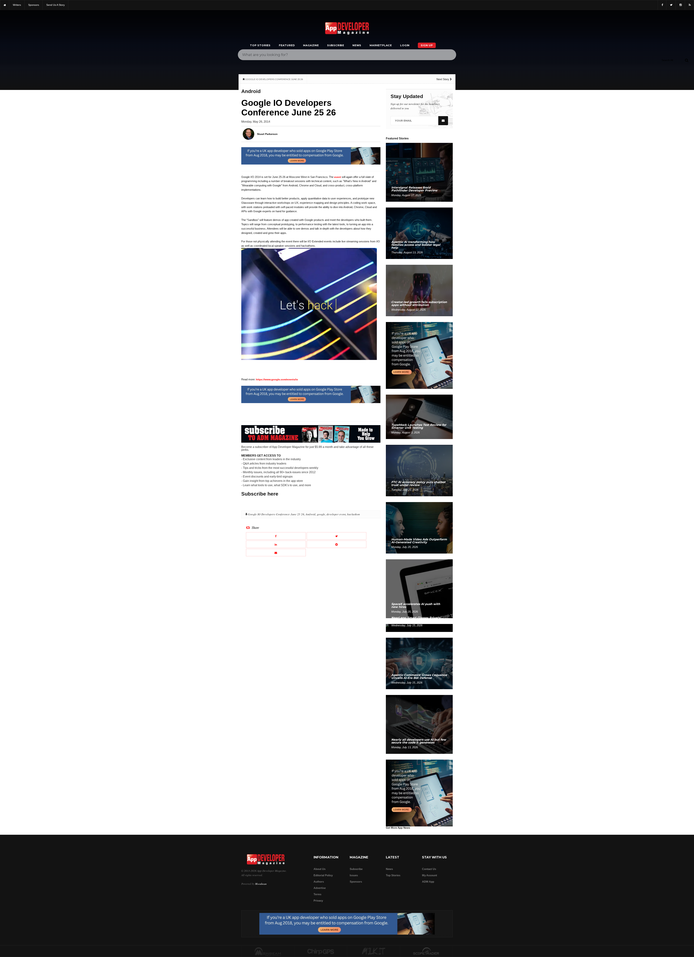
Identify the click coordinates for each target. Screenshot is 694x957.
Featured (287, 45)
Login (405, 45)
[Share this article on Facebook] (276, 535)
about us (319, 868)
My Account (429, 875)
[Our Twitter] (671, 5)
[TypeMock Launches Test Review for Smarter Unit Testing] (419, 416)
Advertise (320, 887)
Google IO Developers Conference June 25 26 (276, 514)
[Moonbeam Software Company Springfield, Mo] (267, 951)
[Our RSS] (689, 5)
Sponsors (356, 881)
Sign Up (427, 45)
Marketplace (381, 45)
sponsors (33, 4)
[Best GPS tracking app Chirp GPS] (320, 951)
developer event (336, 514)
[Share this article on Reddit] (336, 544)
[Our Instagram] (680, 5)
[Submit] (686, 60)
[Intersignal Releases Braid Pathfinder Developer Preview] (419, 172)
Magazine (311, 45)
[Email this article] (276, 552)
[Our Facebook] (662, 5)
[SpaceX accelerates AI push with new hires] (419, 588)
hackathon (353, 514)
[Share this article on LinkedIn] (276, 544)
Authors (319, 881)
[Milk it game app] (373, 951)
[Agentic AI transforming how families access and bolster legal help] (419, 233)
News (356, 45)
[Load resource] (310, 155)
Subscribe (335, 45)
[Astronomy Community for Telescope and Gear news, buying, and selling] (426, 951)
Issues (354, 875)
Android (311, 514)
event (337, 177)
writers (17, 4)
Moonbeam (261, 883)
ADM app (428, 881)
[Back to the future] (4, 5)
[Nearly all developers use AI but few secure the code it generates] (419, 724)
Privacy (318, 900)
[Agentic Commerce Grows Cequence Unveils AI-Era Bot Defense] (419, 663)
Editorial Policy (323, 875)
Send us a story (55, 4)
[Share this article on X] (336, 535)
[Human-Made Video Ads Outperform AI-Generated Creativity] (419, 527)
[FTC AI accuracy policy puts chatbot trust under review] (419, 470)
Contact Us (429, 868)
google (321, 514)
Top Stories (260, 45)
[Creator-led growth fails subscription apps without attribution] (419, 290)
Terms (317, 894)
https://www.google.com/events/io (277, 379)
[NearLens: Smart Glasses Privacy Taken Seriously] (419, 627)
